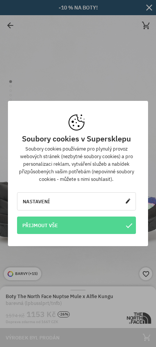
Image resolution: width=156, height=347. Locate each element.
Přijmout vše (40, 225)
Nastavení (36, 201)
